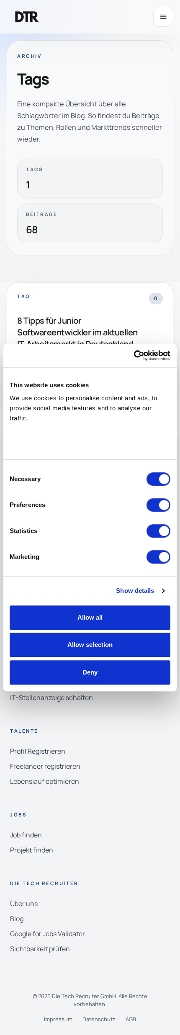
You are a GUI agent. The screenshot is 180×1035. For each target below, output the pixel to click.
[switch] (158, 505)
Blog (16, 918)
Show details (135, 590)
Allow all (90, 617)
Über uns (24, 903)
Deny (90, 672)
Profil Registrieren (37, 751)
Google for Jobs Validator (47, 933)
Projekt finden (31, 850)
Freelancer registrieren (45, 766)
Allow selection (90, 644)
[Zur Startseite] (27, 17)
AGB (131, 1019)
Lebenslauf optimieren (44, 781)
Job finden (26, 834)
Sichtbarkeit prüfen (40, 948)
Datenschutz (99, 1019)
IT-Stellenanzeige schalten (51, 697)
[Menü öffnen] (163, 17)
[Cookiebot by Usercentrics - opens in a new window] (133, 355)
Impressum (58, 1019)
